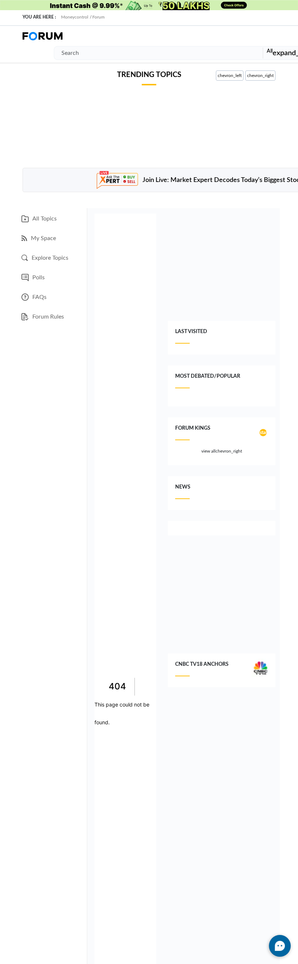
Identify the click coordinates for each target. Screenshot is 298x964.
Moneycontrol (74, 17)
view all (221, 451)
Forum (98, 17)
